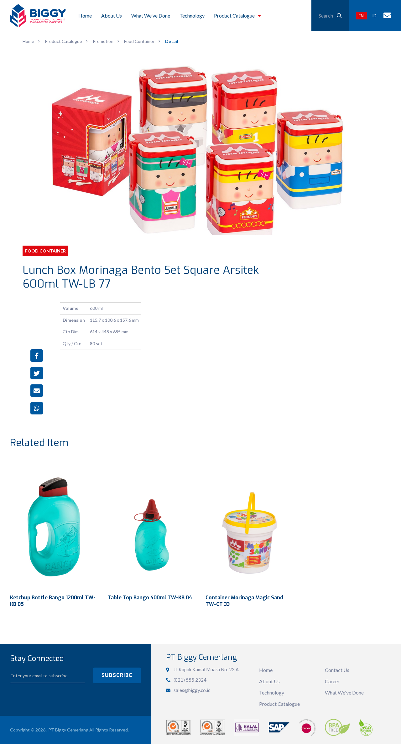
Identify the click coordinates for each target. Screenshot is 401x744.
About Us (269, 681)
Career (332, 681)
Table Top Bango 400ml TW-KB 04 (150, 597)
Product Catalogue (279, 704)
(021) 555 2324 (190, 680)
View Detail (54, 525)
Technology (271, 692)
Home (266, 670)
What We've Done (344, 692)
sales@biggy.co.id (192, 690)
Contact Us (337, 670)
